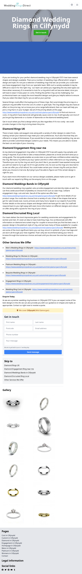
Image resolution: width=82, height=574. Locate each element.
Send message (33, 352)
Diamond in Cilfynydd (10, 540)
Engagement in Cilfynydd (12, 543)
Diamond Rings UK (11, 365)
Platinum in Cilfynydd (10, 551)
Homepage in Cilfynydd (11, 545)
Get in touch (41, 32)
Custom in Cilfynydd (10, 538)
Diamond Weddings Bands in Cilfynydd (20, 372)
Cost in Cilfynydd (8, 535)
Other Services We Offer (14, 380)
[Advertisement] (41, 58)
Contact (5, 556)
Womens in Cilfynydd (10, 553)
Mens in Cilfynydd (9, 548)
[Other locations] (72, 5)
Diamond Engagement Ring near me (19, 369)
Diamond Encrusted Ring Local (16, 376)
